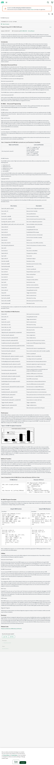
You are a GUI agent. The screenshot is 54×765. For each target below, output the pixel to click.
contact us (32, 9)
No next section (5, 648)
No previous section (7, 642)
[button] (26, 24)
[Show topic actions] (50, 27)
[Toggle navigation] (8, 2)
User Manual (31, 31)
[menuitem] (48, 3)
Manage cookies (16, 762)
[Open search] (49, 14)
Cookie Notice (14, 755)
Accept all (23, 762)
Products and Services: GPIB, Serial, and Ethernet (11, 628)
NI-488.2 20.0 (24, 31)
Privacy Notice (6, 755)
